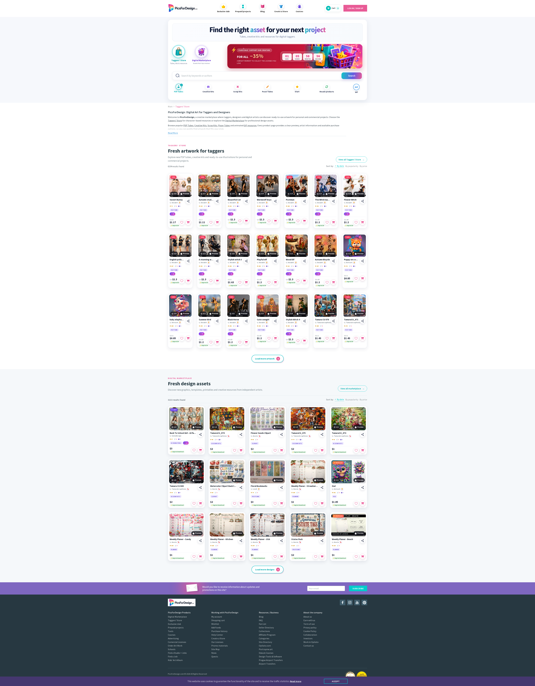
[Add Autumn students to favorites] (211, 222)
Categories (264, 638)
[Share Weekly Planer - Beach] (362, 540)
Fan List (262, 624)
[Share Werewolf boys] (275, 201)
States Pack (297, 539)
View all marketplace (352, 388)
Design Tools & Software (270, 656)
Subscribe (358, 588)
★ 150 (212, 546)
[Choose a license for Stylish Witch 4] (304, 341)
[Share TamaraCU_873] (322, 434)
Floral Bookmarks (259, 486)
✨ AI (172, 214)
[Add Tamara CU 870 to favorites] (327, 338)
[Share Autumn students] (217, 201)
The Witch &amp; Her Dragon (322, 200)
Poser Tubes (267, 91)
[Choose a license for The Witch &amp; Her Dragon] (333, 222)
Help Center (217, 634)
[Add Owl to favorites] (356, 503)
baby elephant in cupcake (177, 319)
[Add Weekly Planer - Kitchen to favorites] (234, 556)
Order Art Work (175, 645)
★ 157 (293, 546)
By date (340, 166)
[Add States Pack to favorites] (315, 556)
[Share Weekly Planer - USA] (281, 540)
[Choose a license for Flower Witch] (362, 222)
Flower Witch (350, 200)
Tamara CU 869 (177, 486)
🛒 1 (321, 206)
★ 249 (200, 326)
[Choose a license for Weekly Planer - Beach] (362, 556)
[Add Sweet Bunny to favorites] (182, 222)
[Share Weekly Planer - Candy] (200, 540)
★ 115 (200, 206)
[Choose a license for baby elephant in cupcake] (188, 338)
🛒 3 (337, 439)
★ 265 (317, 326)
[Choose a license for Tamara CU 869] (200, 503)
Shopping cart (218, 620)
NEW (175, 410)
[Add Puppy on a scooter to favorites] (356, 278)
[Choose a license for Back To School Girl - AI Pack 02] (200, 450)
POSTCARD (255, 496)
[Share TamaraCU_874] (241, 434)
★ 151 (317, 206)
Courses (171, 634)
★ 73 (171, 206)
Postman (290, 200)
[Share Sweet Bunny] (188, 201)
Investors (308, 638)
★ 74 (292, 439)
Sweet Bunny (176, 200)
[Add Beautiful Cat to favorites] (240, 221)
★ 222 (288, 266)
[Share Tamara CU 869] (200, 487)
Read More (173, 133)
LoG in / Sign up (355, 8)
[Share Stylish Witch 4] (304, 321)
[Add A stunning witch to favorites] (211, 281)
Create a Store (218, 638)
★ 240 (259, 326)
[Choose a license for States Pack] (322, 556)
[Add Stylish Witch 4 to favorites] (298, 341)
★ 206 (229, 266)
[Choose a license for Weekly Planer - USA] (281, 556)
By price (363, 166)
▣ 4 (238, 206)
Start (297, 91)
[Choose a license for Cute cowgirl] (275, 338)
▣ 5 (179, 492)
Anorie (255, 436)
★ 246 (229, 326)
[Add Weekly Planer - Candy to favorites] (194, 556)
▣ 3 (296, 206)
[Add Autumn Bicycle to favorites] (327, 282)
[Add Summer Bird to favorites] (211, 342)
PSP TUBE (174, 210)
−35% (173, 177)
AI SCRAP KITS (216, 443)
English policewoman (177, 259)
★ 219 (333, 546)
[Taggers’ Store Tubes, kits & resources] (178, 51)
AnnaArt (175, 203)
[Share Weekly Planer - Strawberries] (322, 487)
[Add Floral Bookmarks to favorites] (275, 503)
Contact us (308, 645)
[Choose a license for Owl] (362, 503)
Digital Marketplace (234, 120)
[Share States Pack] (322, 540)
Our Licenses (217, 642)
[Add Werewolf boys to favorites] (269, 221)
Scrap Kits (237, 91)
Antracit (349, 263)
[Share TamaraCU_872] (362, 434)
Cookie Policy (309, 631)
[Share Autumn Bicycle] (333, 261)
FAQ (261, 620)
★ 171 (346, 266)
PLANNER (295, 496)
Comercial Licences (177, 642)
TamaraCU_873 (298, 433)
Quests (214, 656)
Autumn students (206, 200)
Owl (334, 486)
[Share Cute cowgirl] (275, 321)
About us (307, 616)
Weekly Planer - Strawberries (304, 486)
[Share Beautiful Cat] (246, 201)
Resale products (326, 91)
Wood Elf (290, 259)
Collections (264, 631)
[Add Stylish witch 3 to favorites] (240, 282)
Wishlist (215, 624)
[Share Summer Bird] (217, 321)
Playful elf (262, 259)
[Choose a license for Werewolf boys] (275, 221)
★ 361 (333, 492)
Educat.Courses (266, 652)
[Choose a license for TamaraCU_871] (362, 338)
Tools (170, 631)
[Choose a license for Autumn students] (217, 222)
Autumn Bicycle (322, 259)
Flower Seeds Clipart (261, 433)
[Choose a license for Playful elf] (275, 282)
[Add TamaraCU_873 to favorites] (315, 450)
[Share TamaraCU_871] (362, 321)
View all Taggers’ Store (351, 159)
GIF (356, 92)
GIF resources (250, 125)
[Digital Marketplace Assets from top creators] (201, 51)
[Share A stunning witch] (217, 261)
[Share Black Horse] (246, 321)
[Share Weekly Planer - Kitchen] (241, 540)
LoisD (255, 489)
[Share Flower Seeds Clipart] (281, 434)
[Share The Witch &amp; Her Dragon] (333, 201)
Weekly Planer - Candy (180, 539)
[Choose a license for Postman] (304, 221)
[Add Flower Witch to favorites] (356, 222)
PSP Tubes (178, 91)
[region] (295, 56)
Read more (295, 681)
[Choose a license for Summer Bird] (217, 342)
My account (216, 616)
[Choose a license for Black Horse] (246, 342)
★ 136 (229, 206)
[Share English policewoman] (188, 261)
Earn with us (309, 620)
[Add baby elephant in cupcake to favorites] (182, 338)
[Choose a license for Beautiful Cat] (246, 221)
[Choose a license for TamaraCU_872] (362, 450)
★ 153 (200, 266)
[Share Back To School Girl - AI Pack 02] (200, 434)
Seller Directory (266, 627)
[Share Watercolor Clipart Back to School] (241, 487)
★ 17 (171, 439)
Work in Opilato (310, 642)
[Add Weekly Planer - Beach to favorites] (356, 556)
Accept (336, 681)
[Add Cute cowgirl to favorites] (269, 338)
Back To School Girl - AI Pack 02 (183, 433)
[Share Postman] (304, 201)
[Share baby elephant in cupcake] (188, 321)
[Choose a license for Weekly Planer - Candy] (200, 556)
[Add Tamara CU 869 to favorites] (194, 503)
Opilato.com (265, 645)
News (214, 652)
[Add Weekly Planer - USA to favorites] (275, 556)
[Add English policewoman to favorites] (182, 281)
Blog (261, 616)
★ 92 (333, 439)
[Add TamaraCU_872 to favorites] (356, 450)
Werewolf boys (264, 200)
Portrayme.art (266, 649)
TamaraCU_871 (351, 319)
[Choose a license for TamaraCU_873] (322, 450)
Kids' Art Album (175, 660)
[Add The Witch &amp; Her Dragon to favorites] (327, 222)
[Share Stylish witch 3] (246, 261)
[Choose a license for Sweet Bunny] (188, 222)
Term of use (309, 624)
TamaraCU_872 (339, 433)
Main (170, 106)
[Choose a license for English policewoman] (188, 281)
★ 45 (211, 439)
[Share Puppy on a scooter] (362, 261)
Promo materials (219, 645)
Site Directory (265, 642)
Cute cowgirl (263, 319)
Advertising (173, 638)
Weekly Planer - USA (260, 539)
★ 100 (293, 492)
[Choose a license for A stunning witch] (217, 281)
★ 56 (252, 439)
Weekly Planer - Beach (342, 539)
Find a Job (172, 656)
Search (351, 75)
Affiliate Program (267, 634)
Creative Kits (208, 91)
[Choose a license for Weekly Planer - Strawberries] (322, 503)
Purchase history (219, 631)
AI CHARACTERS (176, 443)
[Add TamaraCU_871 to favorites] (356, 338)
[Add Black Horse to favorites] (240, 342)
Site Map (215, 649)
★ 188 (288, 206)
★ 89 (211, 492)
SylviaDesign (176, 436)
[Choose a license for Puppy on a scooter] (362, 278)
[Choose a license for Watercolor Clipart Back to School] (241, 503)
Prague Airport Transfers (271, 660)
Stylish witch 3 (235, 259)
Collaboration (310, 634)
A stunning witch (206, 259)
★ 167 (171, 266)
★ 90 (171, 492)
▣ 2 (179, 206)
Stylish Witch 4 (293, 319)
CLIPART (255, 443)
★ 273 (346, 326)
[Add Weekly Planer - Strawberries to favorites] (315, 503)
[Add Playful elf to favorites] (269, 282)
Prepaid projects (176, 627)
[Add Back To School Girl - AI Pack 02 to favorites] (194, 450)
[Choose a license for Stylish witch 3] (246, 282)
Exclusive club (174, 624)
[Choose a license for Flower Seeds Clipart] (281, 450)
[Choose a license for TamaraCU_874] (241, 450)
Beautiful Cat (234, 200)
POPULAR (339, 463)
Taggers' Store (175, 620)
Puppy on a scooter (351, 259)
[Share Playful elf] (275, 261)
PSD (334, 496)
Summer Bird (205, 319)
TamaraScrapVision (324, 323)
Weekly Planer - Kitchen (221, 539)
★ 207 (317, 266)
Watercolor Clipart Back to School (223, 486)
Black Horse (233, 319)
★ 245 (288, 326)
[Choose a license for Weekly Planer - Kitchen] (241, 556)
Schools (171, 649)
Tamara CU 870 (322, 319)
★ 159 (346, 206)
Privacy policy (309, 627)
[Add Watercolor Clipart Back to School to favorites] (234, 503)
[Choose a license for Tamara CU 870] (333, 338)
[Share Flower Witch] (362, 201)
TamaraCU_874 (217, 433)
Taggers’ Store (175, 120)
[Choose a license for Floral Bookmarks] (281, 503)
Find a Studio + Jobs (177, 652)
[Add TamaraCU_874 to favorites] (234, 450)
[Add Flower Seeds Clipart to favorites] (275, 450)
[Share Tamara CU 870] (333, 321)
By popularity (351, 166)
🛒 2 (321, 266)
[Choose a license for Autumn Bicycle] (333, 282)
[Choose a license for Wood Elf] (304, 281)
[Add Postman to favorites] (298, 221)
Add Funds (216, 627)
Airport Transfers (267, 663)
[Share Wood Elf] (304, 261)
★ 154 (252, 546)
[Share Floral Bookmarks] (281, 487)
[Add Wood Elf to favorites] (298, 281)
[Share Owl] (362, 487)
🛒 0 (175, 206)
